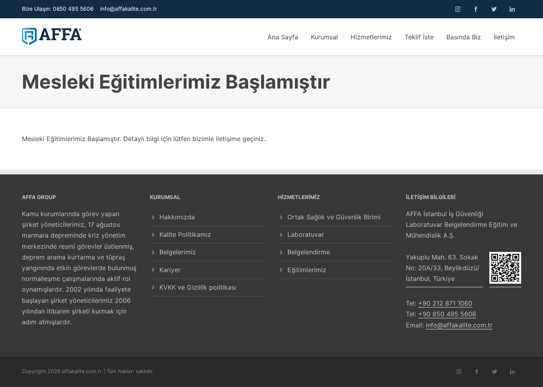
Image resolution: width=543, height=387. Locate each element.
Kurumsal (324, 37)
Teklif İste (419, 37)
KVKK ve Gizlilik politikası (197, 287)
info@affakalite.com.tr (128, 9)
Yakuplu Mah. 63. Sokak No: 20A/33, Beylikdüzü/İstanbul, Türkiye (442, 268)
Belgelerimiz (177, 252)
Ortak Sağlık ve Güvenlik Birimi (333, 217)
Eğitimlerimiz (306, 270)
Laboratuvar (305, 234)
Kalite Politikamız (185, 234)
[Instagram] (458, 9)
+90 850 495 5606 (447, 314)
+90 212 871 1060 (445, 303)
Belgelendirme (308, 252)
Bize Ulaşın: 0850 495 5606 (58, 9)
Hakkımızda (177, 217)
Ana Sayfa (283, 37)
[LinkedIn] (512, 9)
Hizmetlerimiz (371, 37)
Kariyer (169, 270)
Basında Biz (463, 37)
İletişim (504, 37)
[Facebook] (476, 9)
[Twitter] (494, 9)
